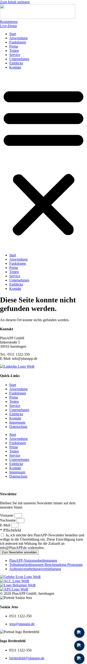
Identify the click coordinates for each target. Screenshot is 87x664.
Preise (13, 46)
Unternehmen (19, 59)
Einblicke (16, 63)
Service (14, 55)
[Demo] (79, 632)
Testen (14, 51)
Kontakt (15, 67)
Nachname (8, 520)
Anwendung (18, 38)
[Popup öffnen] (79, 645)
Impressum (17, 422)
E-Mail (5, 525)
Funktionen (17, 42)
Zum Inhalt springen (15, 2)
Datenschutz (18, 427)
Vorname (7, 515)
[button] (43, 161)
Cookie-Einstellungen (18, 484)
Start (12, 34)
